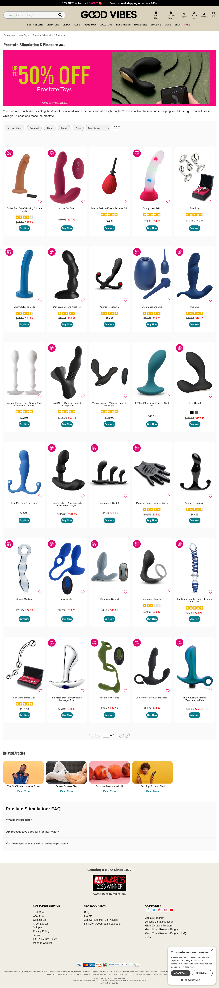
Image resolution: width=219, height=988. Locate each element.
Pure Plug (195, 208)
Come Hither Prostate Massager (152, 697)
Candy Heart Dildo (152, 208)
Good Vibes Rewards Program (162, 929)
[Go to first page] (91, 735)
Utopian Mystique (24, 599)
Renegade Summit (109, 599)
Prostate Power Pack (109, 697)
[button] (192, 412)
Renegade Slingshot (152, 599)
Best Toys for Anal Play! (153, 786)
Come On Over (67, 208)
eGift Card (39, 912)
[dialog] (192, 965)
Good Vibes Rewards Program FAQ (165, 933)
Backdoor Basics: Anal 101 (109, 786)
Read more (190, 967)
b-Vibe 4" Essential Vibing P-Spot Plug (152, 404)
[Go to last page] (127, 735)
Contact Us (39, 919)
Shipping (38, 927)
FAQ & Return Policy (45, 939)
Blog (86, 912)
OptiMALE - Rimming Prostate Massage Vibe (67, 404)
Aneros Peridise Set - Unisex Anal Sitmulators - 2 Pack (24, 404)
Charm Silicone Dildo (24, 306)
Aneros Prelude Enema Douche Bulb (109, 208)
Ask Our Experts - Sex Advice (101, 919)
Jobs (148, 937)
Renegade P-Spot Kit (109, 503)
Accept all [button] (180, 973)
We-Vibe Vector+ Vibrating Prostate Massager (109, 404)
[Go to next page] (121, 735)
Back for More (67, 599)
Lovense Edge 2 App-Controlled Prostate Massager (67, 504)
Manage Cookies (42, 942)
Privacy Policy (41, 931)
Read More (23, 791)
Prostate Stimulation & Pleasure (49, 35)
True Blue (194, 306)
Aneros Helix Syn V (109, 306)
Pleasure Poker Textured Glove (152, 503)
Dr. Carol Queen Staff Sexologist (102, 923)
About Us (38, 915)
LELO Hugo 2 (195, 403)
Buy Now (24, 228)
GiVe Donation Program (158, 925)
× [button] (212, 950)
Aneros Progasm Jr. (195, 503)
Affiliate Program (154, 917)
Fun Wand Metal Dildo (24, 697)
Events (88, 915)
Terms (36, 935)
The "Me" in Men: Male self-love (23, 786)
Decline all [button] (202, 973)
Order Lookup (41, 923)
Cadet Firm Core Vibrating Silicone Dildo (24, 209)
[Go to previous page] (97, 735)
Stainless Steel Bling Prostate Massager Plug (67, 699)
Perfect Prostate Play (66, 786)
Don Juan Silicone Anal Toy (67, 306)
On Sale (116, 126)
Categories (9, 35)
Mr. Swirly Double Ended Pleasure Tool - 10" (194, 600)
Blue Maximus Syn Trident (24, 503)
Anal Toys (24, 35)
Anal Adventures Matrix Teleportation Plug (194, 699)
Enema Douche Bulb (152, 306)
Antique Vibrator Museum (159, 921)
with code (82, 3)
